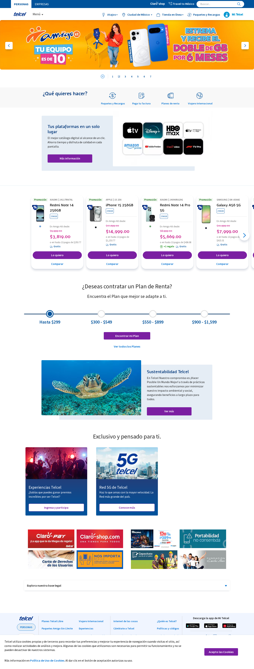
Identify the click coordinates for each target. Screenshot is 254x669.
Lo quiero (57, 255)
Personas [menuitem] (21, 4)
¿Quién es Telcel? (167, 621)
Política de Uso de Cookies (47, 660)
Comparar (57, 264)
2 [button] (119, 76)
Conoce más (127, 507)
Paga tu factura (141, 103)
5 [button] (138, 76)
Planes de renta (170, 103)
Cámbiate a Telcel (123, 628)
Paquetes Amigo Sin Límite (57, 628)
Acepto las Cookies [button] (221, 652)
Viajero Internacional (200, 103)
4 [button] (131, 76)
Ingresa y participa (56, 507)
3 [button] (125, 76)
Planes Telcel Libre (52, 621)
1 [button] (112, 76)
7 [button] (150, 76)
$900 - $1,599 (204, 322)
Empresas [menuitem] (42, 4)
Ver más (169, 411)
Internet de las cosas (125, 621)
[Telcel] (20, 14)
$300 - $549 (101, 322)
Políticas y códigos (168, 628)
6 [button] (144, 76)
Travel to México (183, 4)
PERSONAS (26, 627)
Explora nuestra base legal (44, 585)
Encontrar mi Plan (127, 336)
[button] (127, 45)
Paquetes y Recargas (113, 103)
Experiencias (86, 628)
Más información (70, 158)
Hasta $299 (49, 322)
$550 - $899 (152, 322)
